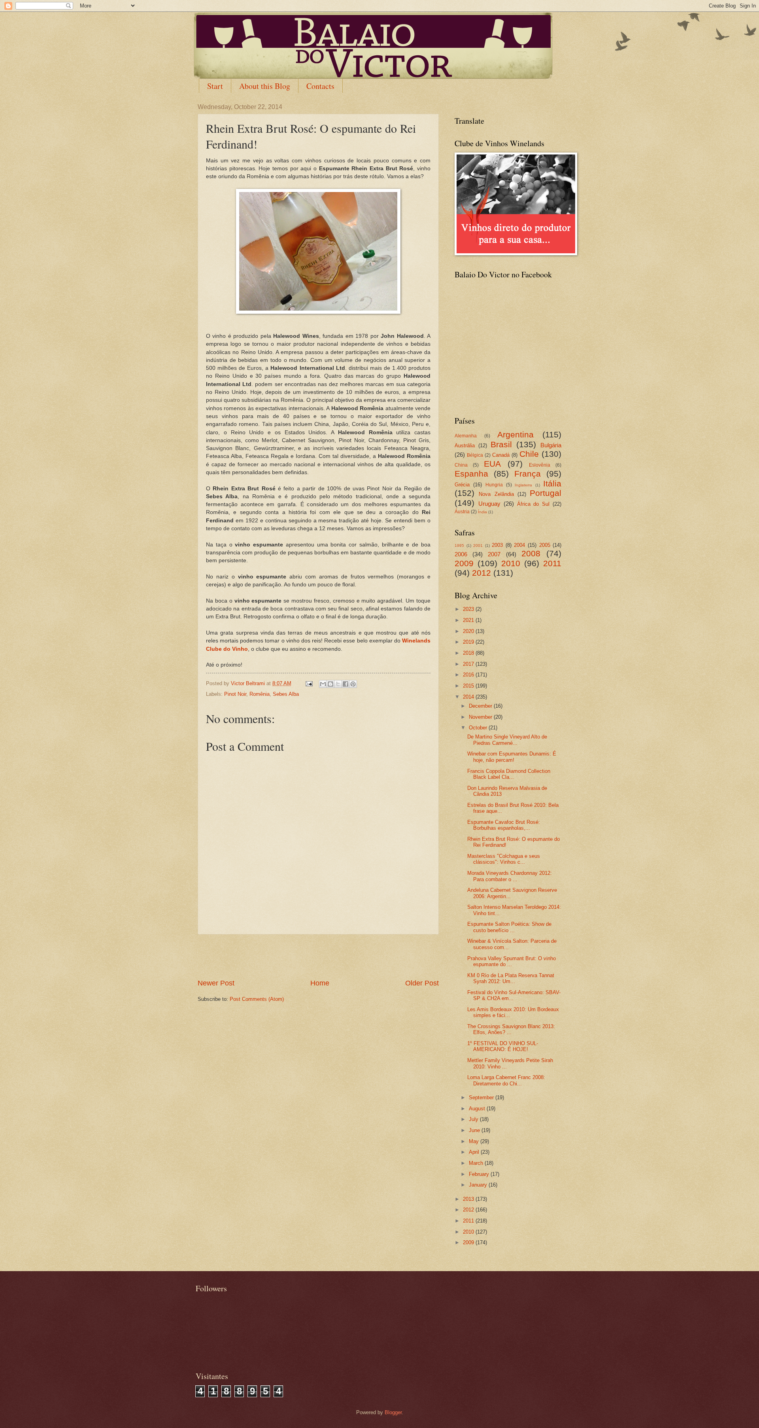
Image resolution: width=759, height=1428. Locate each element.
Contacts (320, 86)
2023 (469, 609)
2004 (519, 545)
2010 (510, 563)
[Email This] (323, 684)
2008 (530, 553)
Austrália (465, 445)
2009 (464, 563)
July (474, 1119)
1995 (459, 545)
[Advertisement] (318, 956)
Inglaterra (523, 485)
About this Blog (264, 86)
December (481, 706)
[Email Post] (308, 683)
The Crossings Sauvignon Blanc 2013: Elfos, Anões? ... (511, 1029)
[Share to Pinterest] (353, 684)
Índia (482, 512)
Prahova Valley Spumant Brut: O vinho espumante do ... (511, 961)
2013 (469, 1199)
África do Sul (533, 504)
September (482, 1097)
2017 (469, 664)
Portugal (545, 492)
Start (215, 86)
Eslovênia (539, 465)
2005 (544, 545)
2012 (481, 572)
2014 (469, 697)
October (479, 728)
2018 (469, 653)
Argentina (515, 434)
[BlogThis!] (330, 684)
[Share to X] (338, 684)
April (475, 1152)
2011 (552, 563)
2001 (478, 545)
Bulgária (550, 445)
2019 (469, 642)
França (527, 473)
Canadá (501, 455)
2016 (469, 675)
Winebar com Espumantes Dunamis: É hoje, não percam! (511, 757)
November (481, 717)
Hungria (494, 484)
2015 (469, 686)
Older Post (422, 983)
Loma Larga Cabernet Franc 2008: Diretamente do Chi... (506, 1080)
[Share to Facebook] (345, 684)
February (480, 1174)
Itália (552, 483)
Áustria (462, 511)
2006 (461, 554)
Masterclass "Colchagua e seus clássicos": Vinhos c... (503, 859)
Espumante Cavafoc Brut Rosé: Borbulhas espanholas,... (503, 825)
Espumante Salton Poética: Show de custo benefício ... (509, 927)
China (461, 465)
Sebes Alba (286, 694)
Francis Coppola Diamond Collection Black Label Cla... (508, 774)
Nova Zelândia (496, 494)
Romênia (259, 694)
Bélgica (475, 455)
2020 (469, 631)
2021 (469, 620)
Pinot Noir (235, 694)
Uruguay (489, 503)
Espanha (471, 473)
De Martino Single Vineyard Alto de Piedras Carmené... (507, 740)
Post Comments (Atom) (257, 999)
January (479, 1185)
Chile (529, 453)
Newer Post (216, 983)
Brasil (501, 444)
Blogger (393, 1412)
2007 (494, 554)
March (477, 1163)
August (478, 1109)
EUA (492, 463)
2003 (497, 545)
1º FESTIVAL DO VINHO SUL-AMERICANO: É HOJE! (502, 1046)
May (474, 1141)
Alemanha (466, 435)
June (475, 1130)
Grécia (462, 485)
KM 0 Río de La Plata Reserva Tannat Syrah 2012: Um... (510, 978)
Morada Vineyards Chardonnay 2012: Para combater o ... (509, 876)
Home (319, 983)
